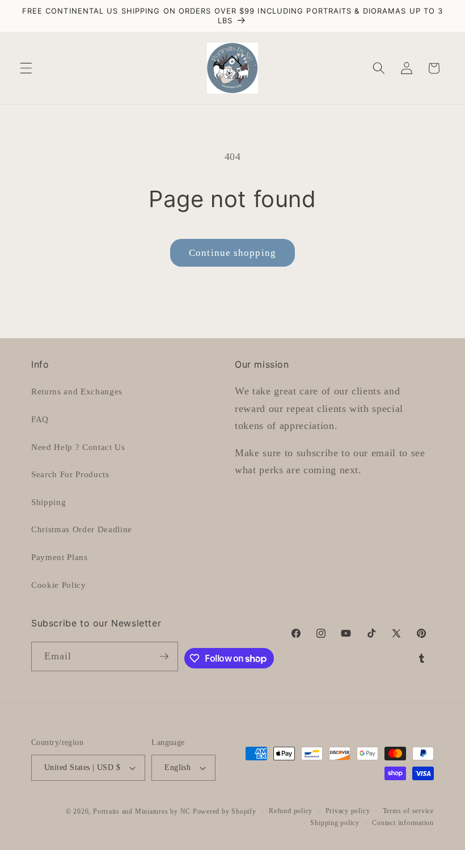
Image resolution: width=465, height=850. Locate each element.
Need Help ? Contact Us (78, 447)
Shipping (48, 502)
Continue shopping (232, 252)
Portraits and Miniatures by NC (142, 811)
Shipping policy (335, 823)
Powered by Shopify (224, 811)
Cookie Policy (58, 585)
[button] (26, 68)
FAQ (40, 419)
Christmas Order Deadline (81, 529)
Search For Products (70, 474)
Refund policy (290, 811)
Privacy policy (347, 811)
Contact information (403, 823)
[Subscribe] (163, 656)
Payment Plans (59, 557)
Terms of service (408, 811)
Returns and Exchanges (76, 391)
